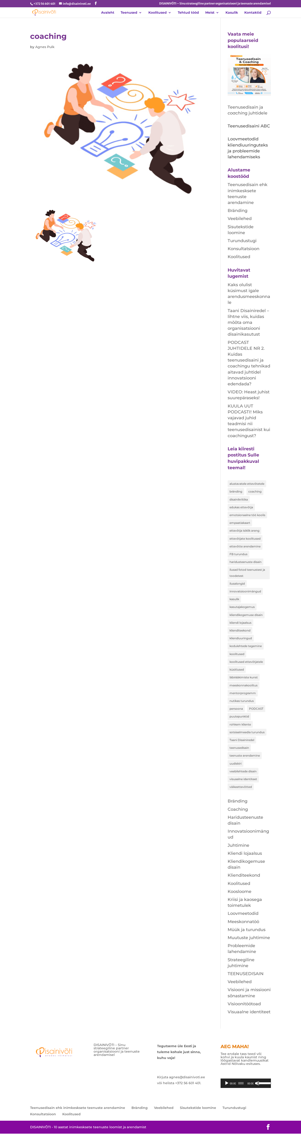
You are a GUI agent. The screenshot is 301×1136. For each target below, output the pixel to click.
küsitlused (237, 669)
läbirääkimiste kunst (244, 677)
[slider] (264, 1083)
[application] (246, 1083)
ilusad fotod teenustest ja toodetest (247, 572)
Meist (209, 13)
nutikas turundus (242, 701)
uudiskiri (236, 763)
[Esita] (226, 1083)
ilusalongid (237, 583)
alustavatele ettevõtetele (247, 483)
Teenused (129, 13)
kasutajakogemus (242, 607)
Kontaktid (252, 13)
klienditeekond (240, 630)
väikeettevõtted (241, 787)
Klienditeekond (244, 875)
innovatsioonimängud (245, 591)
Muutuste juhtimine (249, 937)
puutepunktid (239, 716)
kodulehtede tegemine (246, 646)
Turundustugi (242, 240)
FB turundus (238, 554)
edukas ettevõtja (241, 507)
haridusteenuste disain (245, 562)
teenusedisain (239, 747)
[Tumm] (257, 1083)
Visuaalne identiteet (249, 1011)
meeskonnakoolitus (243, 685)
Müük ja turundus (246, 929)
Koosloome (239, 891)
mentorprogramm (243, 693)
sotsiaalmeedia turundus (247, 732)
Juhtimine (238, 845)
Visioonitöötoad (244, 1003)
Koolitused (157, 13)
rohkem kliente (240, 724)
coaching (254, 491)
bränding (236, 491)
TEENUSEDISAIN (246, 973)
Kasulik (232, 13)
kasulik (234, 599)
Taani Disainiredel (242, 740)
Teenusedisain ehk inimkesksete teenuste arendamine (77, 1108)
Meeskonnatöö (243, 921)
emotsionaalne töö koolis (247, 515)
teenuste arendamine (245, 755)
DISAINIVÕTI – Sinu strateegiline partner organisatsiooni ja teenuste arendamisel (215, 3)
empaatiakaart (240, 523)
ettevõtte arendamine (245, 546)
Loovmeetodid (243, 913)
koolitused (237, 654)
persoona (236, 708)
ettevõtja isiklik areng (244, 530)
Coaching (238, 809)
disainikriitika (239, 499)
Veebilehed (240, 218)
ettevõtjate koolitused (245, 538)
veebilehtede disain (243, 771)
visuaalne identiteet (243, 779)
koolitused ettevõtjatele (246, 662)
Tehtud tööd (188, 13)
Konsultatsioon (243, 248)
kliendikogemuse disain (246, 615)
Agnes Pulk (45, 47)
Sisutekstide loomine (198, 1108)
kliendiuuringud (241, 638)
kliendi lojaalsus (240, 622)
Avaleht (107, 13)
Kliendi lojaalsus (245, 853)
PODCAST (256, 708)
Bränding (237, 210)
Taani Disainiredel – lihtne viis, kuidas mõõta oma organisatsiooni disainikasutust (248, 322)
